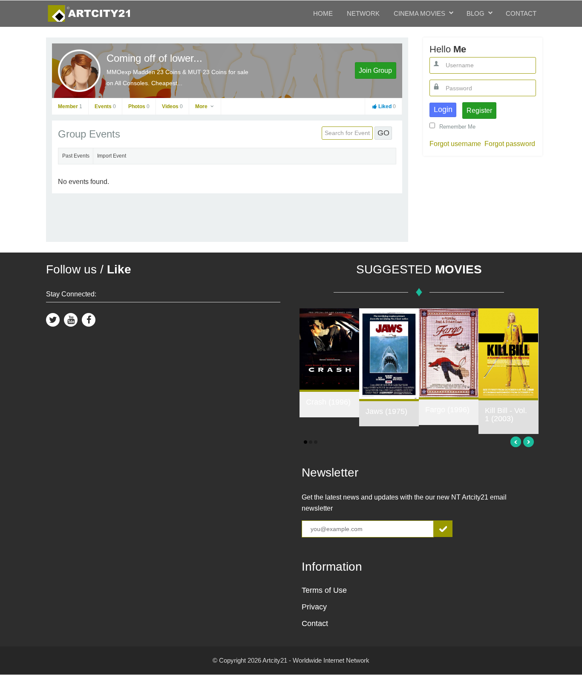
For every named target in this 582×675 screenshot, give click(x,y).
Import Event (111, 156)
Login (443, 109)
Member (70, 106)
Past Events (75, 156)
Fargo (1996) (447, 409)
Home (323, 13)
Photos (139, 106)
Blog (475, 13)
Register (479, 110)
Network (363, 13)
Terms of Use (324, 590)
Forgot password (509, 143)
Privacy (314, 607)
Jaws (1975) (386, 411)
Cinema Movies (419, 13)
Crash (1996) (328, 402)
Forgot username (455, 143)
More (202, 106)
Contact (521, 13)
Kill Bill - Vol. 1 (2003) (506, 414)
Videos (172, 106)
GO (383, 133)
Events (105, 106)
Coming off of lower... (154, 58)
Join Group (375, 70)
